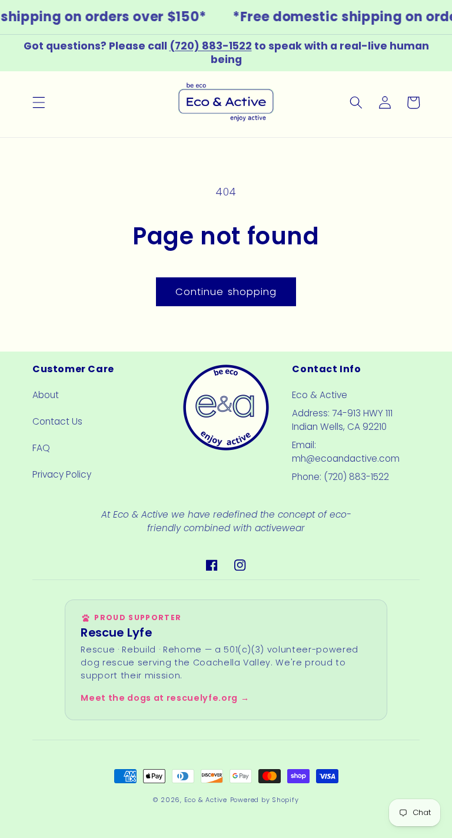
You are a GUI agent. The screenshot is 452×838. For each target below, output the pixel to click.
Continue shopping (226, 292)
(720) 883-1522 (211, 46)
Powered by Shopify (264, 799)
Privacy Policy (61, 474)
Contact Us (57, 421)
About (45, 395)
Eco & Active (205, 799)
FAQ (41, 448)
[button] (39, 102)
